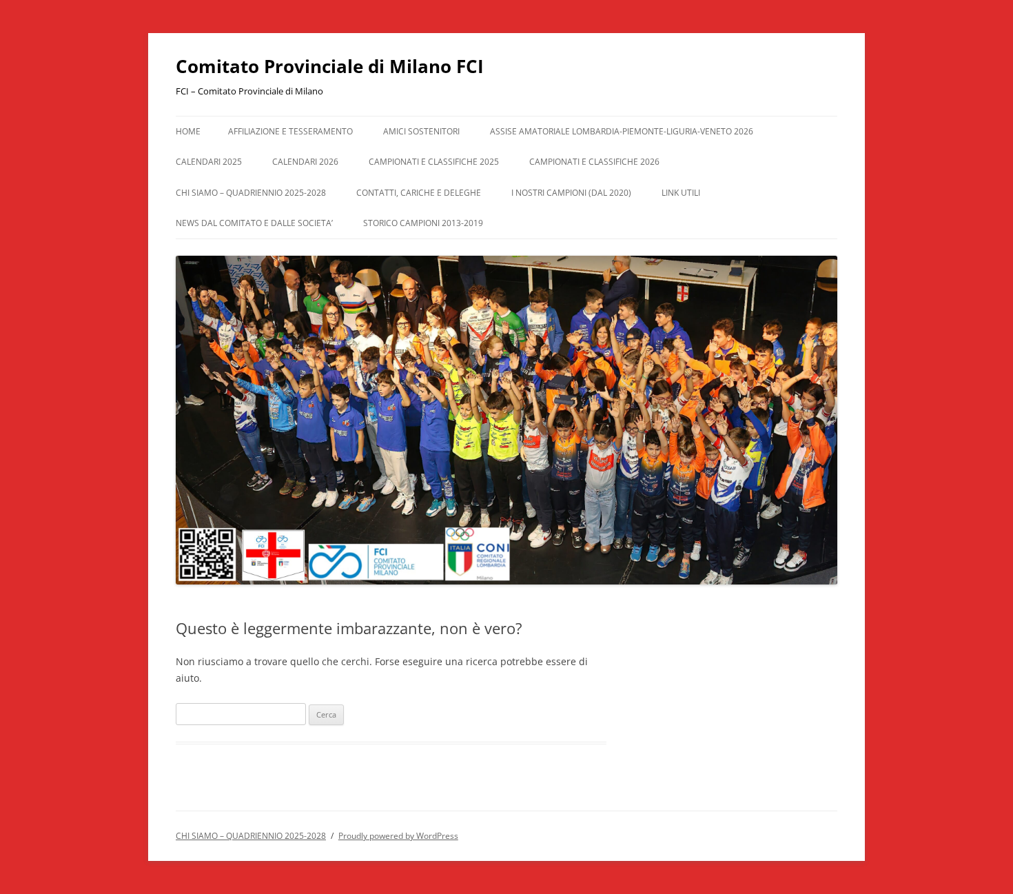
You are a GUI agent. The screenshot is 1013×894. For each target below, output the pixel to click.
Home (188, 131)
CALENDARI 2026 (305, 161)
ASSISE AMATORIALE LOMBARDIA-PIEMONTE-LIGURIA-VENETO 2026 (621, 131)
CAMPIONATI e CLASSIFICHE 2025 (434, 161)
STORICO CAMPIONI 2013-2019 (423, 223)
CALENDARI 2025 (209, 161)
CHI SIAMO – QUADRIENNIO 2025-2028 (251, 193)
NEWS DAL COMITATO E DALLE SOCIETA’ (254, 223)
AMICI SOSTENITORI (421, 131)
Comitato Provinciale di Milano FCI (330, 66)
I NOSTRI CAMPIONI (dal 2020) (571, 193)
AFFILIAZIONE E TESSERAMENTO (290, 131)
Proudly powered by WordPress (398, 836)
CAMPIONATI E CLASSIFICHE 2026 (594, 161)
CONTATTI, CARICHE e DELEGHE (418, 193)
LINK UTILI (681, 193)
